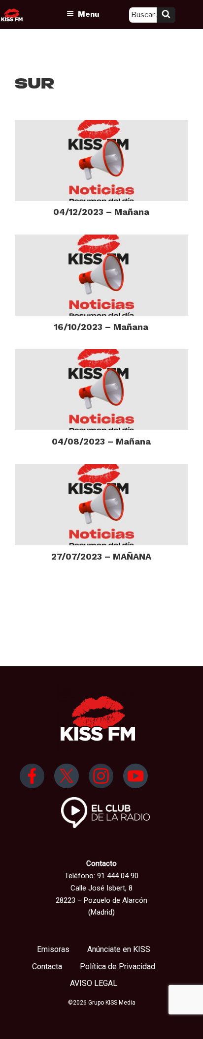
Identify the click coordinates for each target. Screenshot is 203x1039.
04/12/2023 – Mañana (101, 212)
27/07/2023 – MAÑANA (101, 556)
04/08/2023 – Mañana (101, 441)
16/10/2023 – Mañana (101, 327)
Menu (88, 14)
